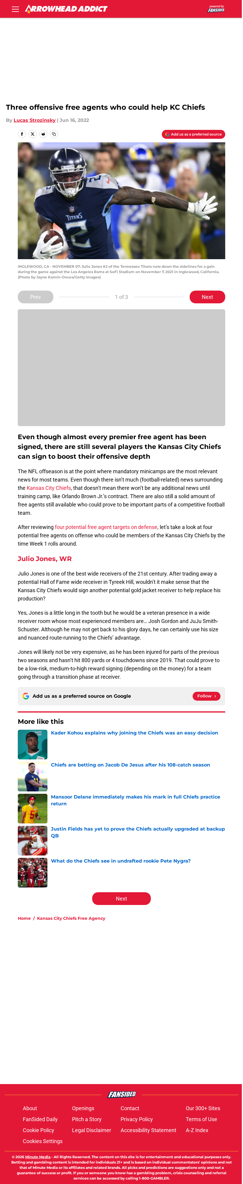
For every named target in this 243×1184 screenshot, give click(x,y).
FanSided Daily (40, 1119)
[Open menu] (15, 8)
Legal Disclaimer (91, 1130)
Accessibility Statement (148, 1130)
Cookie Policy (38, 1130)
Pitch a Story (87, 1119)
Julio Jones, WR (45, 559)
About (30, 1108)
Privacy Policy (137, 1119)
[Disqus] (133, 1005)
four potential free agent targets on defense (106, 527)
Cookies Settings (43, 1141)
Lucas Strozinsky (35, 120)
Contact (130, 1108)
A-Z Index (197, 1130)
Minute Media (37, 1157)
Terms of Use (201, 1119)
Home (24, 918)
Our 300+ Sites (203, 1108)
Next (207, 297)
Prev (35, 297)
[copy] (54, 134)
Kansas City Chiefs (49, 488)
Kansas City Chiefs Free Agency (71, 918)
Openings (83, 1108)
